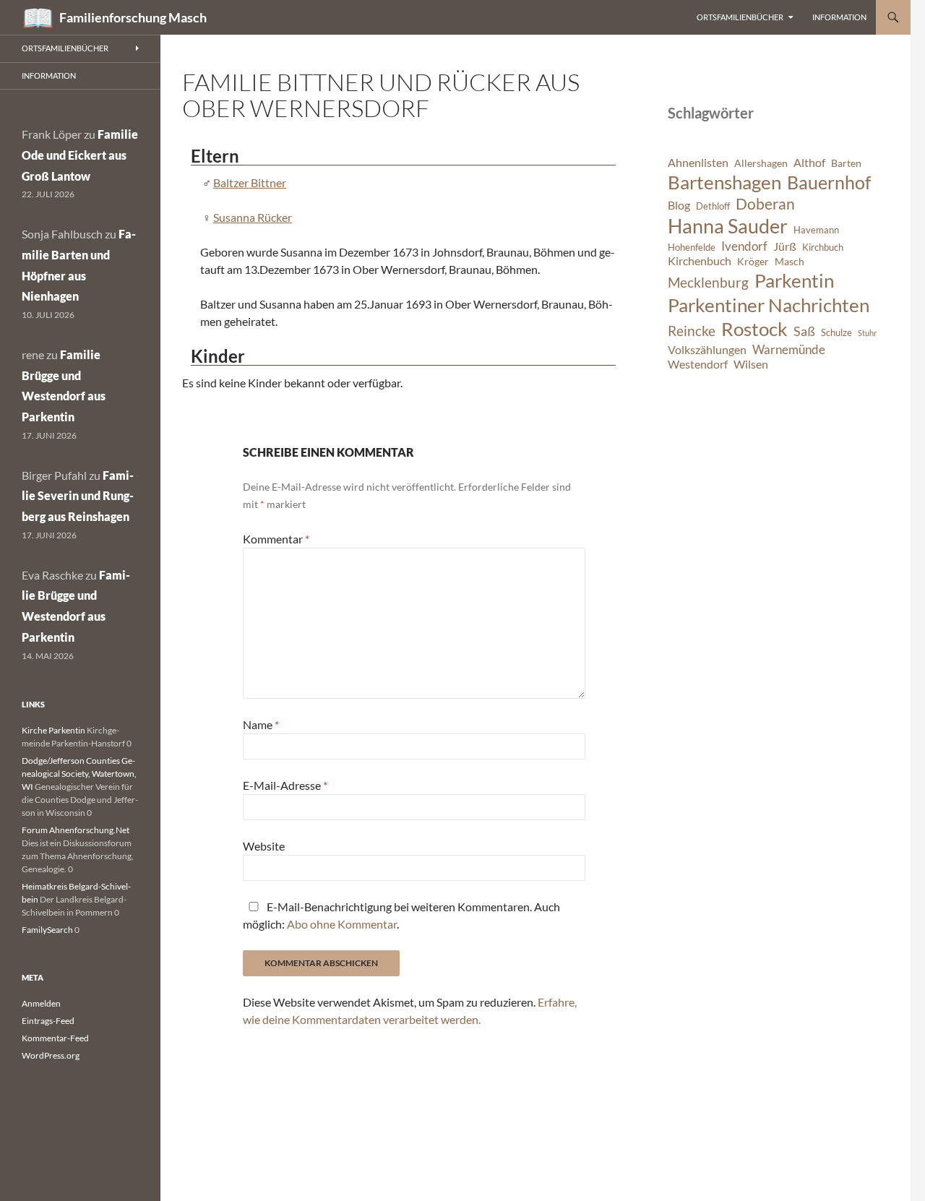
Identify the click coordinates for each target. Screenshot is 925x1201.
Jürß (784, 246)
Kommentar (276, 539)
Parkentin (794, 280)
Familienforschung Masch (133, 17)
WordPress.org (50, 1055)
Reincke (691, 330)
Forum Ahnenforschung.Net (75, 830)
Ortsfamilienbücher (740, 17)
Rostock (754, 328)
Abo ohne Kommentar (342, 924)
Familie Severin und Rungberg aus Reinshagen (78, 496)
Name (261, 724)
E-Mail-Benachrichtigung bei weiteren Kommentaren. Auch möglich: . (401, 915)
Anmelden (41, 1003)
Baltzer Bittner (249, 182)
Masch (789, 261)
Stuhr (867, 332)
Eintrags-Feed (48, 1020)
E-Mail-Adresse (285, 785)
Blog (679, 205)
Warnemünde (788, 349)
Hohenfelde (691, 247)
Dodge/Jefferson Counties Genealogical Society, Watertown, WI (79, 773)
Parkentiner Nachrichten (768, 305)
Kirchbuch (822, 247)
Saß (804, 331)
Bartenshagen (724, 182)
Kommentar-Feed (55, 1038)
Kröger (753, 261)
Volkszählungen (707, 349)
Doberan (765, 203)
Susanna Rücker (252, 217)
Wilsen (750, 364)
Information (839, 17)
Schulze (836, 332)
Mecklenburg (708, 282)
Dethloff (713, 206)
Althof (809, 162)
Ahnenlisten (698, 162)
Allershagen (761, 163)
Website (264, 846)
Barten (846, 163)
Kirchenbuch (699, 260)
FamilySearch (47, 929)
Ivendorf (744, 246)
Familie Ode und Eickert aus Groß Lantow (80, 155)
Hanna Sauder (728, 226)
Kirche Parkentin (53, 730)
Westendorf (698, 364)
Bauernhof (829, 182)
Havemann (816, 230)
